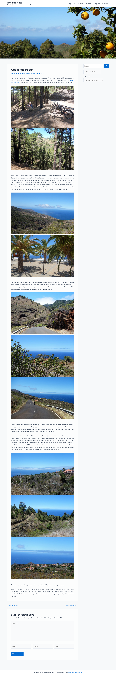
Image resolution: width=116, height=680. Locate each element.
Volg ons (97, 4)
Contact (105, 4)
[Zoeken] (106, 66)
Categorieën (87, 77)
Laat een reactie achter (18, 73)
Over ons (88, 4)
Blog (69, 4)
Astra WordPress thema (75, 672)
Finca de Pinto (14, 2)
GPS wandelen (78, 4)
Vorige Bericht (12, 605)
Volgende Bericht (72, 605)
